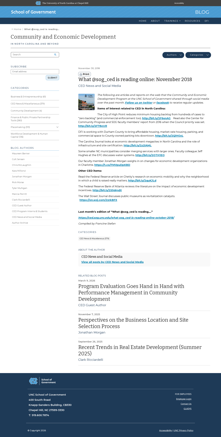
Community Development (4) (26, 111)
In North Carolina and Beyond (35, 44)
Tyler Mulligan (19, 188)
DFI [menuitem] (207, 21)
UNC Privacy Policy (183, 430)
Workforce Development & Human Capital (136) (29, 135)
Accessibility (179, 3)
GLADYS (187, 408)
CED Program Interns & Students (29, 211)
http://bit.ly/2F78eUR (92, 125)
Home (17, 29)
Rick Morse (18, 182)
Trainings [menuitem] (171, 21)
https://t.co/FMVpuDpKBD (112, 164)
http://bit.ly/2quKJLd (142, 180)
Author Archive (20, 223)
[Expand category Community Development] (57, 110)
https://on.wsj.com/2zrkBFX (98, 200)
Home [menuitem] (143, 21)
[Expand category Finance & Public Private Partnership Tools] (57, 119)
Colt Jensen (18, 159)
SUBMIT (52, 77)
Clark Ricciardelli (90, 359)
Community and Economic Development (63, 37)
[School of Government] (42, 381)
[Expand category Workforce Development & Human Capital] (57, 135)
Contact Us (186, 403)
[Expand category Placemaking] (57, 127)
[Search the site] (54, 54)
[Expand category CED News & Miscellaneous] (57, 103)
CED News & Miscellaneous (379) (94, 238)
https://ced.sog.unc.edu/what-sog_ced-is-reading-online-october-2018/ (126, 217)
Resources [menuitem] (192, 21)
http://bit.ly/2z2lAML (138, 145)
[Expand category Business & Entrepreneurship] (57, 96)
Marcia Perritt (19, 194)
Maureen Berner (21, 153)
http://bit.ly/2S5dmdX (107, 190)
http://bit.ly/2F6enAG (156, 118)
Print (85, 74)
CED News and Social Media (99, 86)
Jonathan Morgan (91, 332)
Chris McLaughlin (21, 165)
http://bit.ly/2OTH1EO (150, 155)
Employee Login (183, 399)
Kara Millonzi (19, 171)
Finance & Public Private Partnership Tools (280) (30, 119)
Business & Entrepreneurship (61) (28, 96)
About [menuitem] (155, 21)
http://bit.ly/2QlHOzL (169, 135)
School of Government (33, 12)
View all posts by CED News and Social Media (112, 262)
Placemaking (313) (20, 127)
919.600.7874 (40, 415)
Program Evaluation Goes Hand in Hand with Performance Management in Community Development (131, 292)
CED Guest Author (92, 305)
